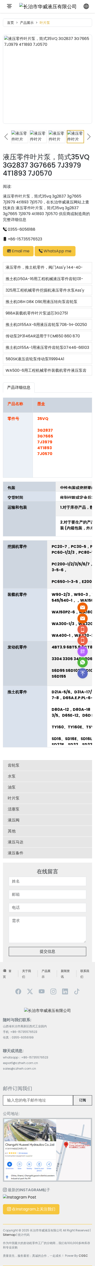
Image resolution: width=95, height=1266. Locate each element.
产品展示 (27, 22)
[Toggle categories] (9, 6)
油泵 (12, 787)
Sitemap (9, 1235)
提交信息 (47, 951)
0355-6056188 (21, 229)
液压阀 (13, 820)
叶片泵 (45, 22)
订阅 (82, 1100)
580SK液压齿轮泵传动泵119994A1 (35, 359)
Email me (20, 251)
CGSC (83, 1256)
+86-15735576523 (24, 239)
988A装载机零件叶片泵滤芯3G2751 (37, 313)
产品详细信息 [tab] (18, 387)
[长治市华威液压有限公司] (48, 6)
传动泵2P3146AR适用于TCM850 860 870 (43, 336)
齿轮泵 (13, 765)
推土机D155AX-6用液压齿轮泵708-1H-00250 (46, 324)
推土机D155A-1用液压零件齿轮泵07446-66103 (47, 347)
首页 (10, 22)
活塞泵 (13, 809)
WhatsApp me (57, 251)
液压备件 (15, 853)
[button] (6, 136)
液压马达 (15, 842)
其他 (12, 831)
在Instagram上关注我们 (33, 1209)
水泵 (12, 776)
